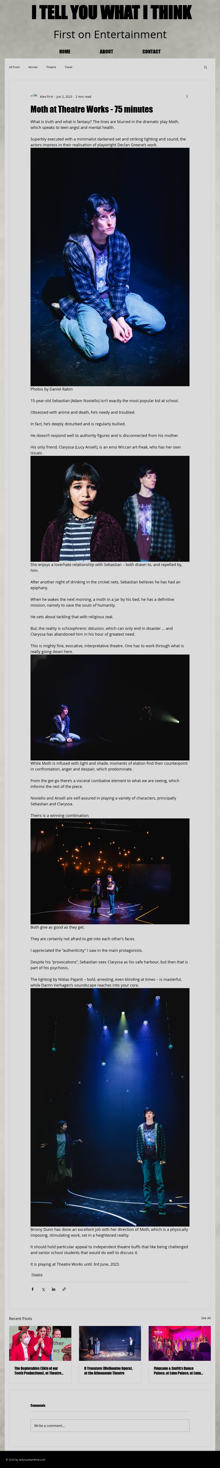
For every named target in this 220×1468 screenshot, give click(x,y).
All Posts (14, 67)
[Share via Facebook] (33, 1289)
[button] (205, 67)
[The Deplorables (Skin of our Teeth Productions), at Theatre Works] (40, 1343)
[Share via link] (64, 1289)
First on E (76, 34)
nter (110, 34)
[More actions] (186, 96)
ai (129, 34)
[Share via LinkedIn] (54, 1289)
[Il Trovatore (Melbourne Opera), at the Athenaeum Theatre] (110, 1343)
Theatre (51, 67)
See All (206, 1318)
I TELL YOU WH (76, 12)
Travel (68, 67)
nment (150, 34)
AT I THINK (158, 12)
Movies (33, 67)
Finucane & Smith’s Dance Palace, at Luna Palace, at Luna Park (177, 1370)
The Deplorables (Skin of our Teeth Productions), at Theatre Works (37, 1370)
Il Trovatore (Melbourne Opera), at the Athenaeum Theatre (108, 1370)
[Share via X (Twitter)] (43, 1289)
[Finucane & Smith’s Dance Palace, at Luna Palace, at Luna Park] (180, 1343)
